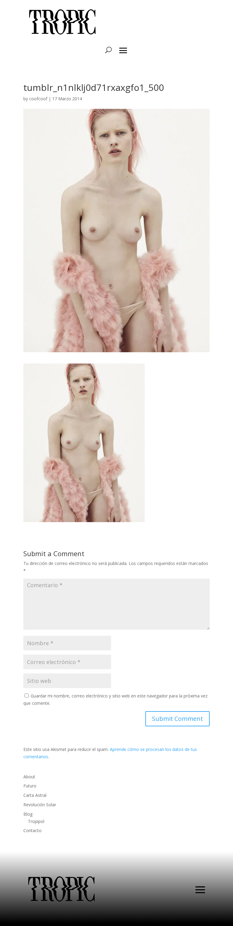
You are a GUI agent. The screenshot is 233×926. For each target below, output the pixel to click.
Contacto (32, 830)
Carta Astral (34, 795)
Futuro (29, 786)
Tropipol (36, 821)
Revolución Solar (39, 804)
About (29, 777)
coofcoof (38, 99)
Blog (27, 814)
